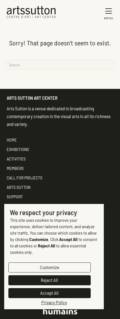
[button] (107, 13)
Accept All (49, 293)
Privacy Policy (54, 302)
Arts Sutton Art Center (32, 98)
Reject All (49, 280)
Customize (49, 267)
